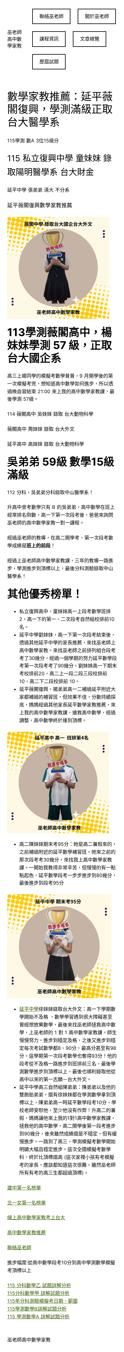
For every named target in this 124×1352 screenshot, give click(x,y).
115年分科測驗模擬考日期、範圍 (42, 1301)
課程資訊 (49, 39)
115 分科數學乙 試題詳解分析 (39, 1285)
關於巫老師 (97, 16)
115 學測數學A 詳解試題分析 (38, 1317)
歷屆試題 (49, 62)
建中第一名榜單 (24, 1188)
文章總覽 (89, 39)
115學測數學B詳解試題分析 (37, 1309)
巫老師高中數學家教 (14, 39)
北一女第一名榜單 (26, 1203)
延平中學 (29, 1009)
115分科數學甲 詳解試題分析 (38, 1293)
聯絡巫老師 (51, 16)
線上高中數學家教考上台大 (36, 1217)
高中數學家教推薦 (26, 1232)
